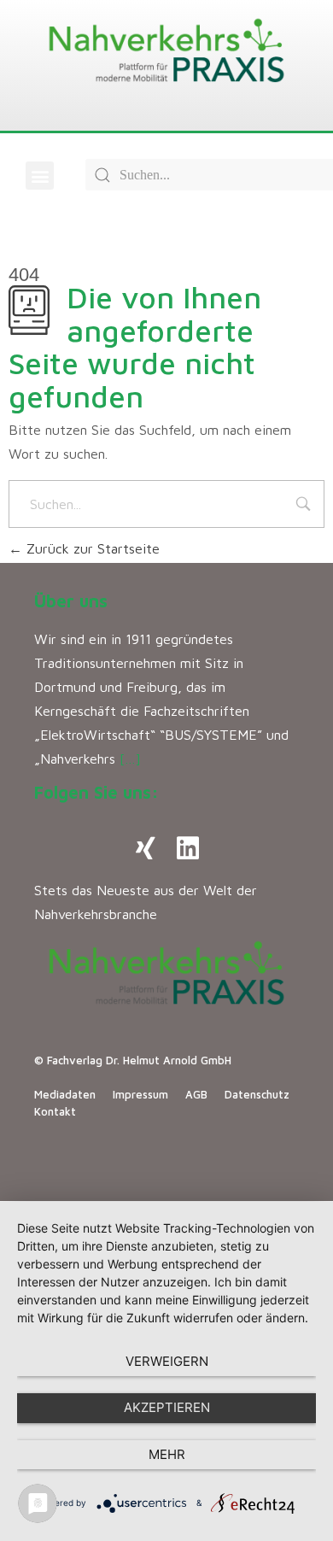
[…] (130, 758)
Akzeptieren (167, 1407)
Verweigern (167, 1361)
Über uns (71, 601)
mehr (167, 1454)
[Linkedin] (188, 848)
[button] (40, 175)
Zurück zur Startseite (91, 548)
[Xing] (145, 848)
